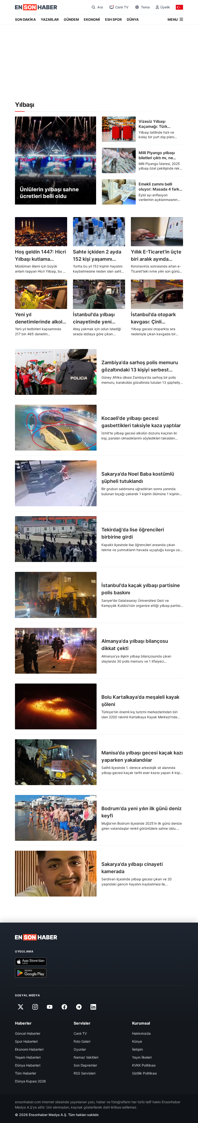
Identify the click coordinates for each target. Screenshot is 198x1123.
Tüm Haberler (25, 1073)
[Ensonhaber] (36, 7)
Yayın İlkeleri (142, 1057)
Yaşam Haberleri (28, 1057)
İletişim (137, 1049)
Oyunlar (80, 1049)
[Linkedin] (93, 1007)
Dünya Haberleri (27, 1065)
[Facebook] (64, 1007)
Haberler (23, 1023)
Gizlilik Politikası (144, 1073)
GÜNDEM (71, 19)
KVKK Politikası (144, 1065)
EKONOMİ (92, 19)
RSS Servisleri (84, 1073)
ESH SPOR (113, 19)
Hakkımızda (141, 1033)
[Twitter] (20, 1007)
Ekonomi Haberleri (29, 1049)
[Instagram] (35, 1007)
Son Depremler (85, 1065)
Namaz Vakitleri (86, 1057)
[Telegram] (79, 1007)
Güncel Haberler (27, 1033)
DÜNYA (133, 19)
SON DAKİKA (25, 19)
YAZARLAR (50, 19)
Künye (137, 1041)
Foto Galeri (82, 1041)
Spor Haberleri (26, 1041)
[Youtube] (49, 1007)
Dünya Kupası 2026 (30, 1081)
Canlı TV (80, 1033)
